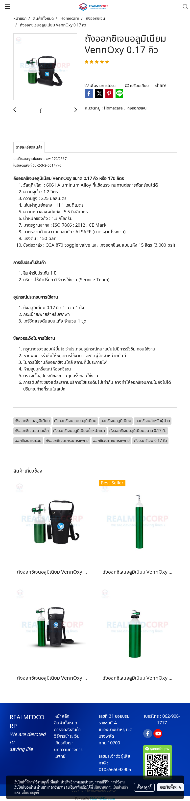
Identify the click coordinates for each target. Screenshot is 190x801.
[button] (184, 7)
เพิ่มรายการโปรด (102, 86)
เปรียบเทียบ (139, 86)
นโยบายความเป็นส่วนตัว (111, 787)
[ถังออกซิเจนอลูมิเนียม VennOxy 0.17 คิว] (45, 67)
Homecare (114, 108)
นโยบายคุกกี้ (30, 792)
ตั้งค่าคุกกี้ (144, 787)
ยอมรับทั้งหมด (170, 787)
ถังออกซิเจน (137, 108)
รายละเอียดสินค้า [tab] (29, 147)
